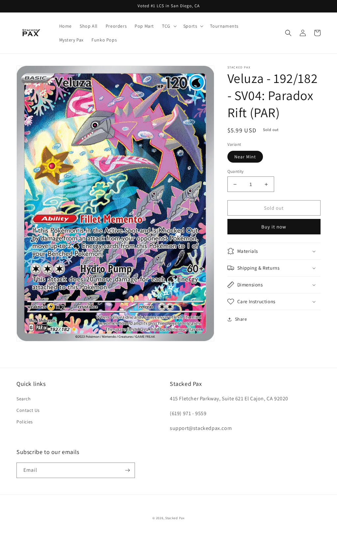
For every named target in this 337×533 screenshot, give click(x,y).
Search (23, 399)
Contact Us (28, 410)
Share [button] (241, 319)
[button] (168, 26)
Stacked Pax (175, 518)
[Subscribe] (127, 470)
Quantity (235, 171)
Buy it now (273, 227)
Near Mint (245, 157)
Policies (24, 422)
